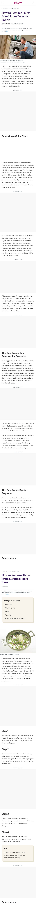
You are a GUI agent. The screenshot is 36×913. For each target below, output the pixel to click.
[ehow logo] (18, 2)
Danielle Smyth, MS (7, 23)
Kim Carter (5, 586)
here (7, 31)
